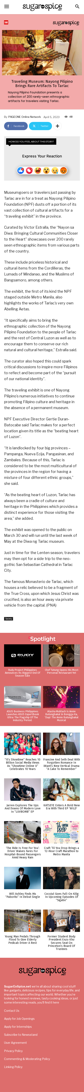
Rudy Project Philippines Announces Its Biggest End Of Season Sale (22, 672)
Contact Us (11, 1010)
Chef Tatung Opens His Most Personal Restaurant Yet (61, 671)
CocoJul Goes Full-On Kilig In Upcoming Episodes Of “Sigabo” (61, 897)
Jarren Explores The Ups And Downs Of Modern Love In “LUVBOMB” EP (23, 808)
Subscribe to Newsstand (21, 1034)
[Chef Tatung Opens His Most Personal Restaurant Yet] (61, 655)
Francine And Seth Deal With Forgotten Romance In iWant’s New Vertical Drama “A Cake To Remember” (61, 764)
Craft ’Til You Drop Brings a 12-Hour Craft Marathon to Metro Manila (61, 851)
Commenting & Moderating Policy (27, 1059)
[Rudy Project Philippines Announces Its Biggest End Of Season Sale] (22, 655)
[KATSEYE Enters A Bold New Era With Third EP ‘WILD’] (61, 789)
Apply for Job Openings (19, 1018)
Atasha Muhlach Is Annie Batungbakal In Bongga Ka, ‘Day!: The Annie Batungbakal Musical (61, 716)
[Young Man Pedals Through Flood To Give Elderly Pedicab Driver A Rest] (22, 921)
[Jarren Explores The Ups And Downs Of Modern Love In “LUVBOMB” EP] (22, 789)
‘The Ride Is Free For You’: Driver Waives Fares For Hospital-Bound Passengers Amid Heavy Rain (22, 852)
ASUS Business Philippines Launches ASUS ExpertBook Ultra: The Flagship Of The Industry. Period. (22, 716)
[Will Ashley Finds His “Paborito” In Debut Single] (22, 878)
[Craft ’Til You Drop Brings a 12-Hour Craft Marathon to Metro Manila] (61, 832)
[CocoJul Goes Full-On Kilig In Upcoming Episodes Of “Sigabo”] (61, 878)
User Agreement (15, 1042)
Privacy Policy (13, 1051)
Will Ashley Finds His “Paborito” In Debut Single (22, 895)
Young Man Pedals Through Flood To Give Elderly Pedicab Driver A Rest (22, 940)
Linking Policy (13, 1067)
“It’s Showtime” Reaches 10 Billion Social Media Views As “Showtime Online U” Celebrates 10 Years (22, 764)
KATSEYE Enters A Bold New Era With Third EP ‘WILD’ (61, 807)
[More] (57, 126)
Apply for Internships (18, 1026)
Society (8, 618)
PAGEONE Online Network (24, 116)
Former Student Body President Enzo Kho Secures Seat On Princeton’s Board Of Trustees (61, 943)
